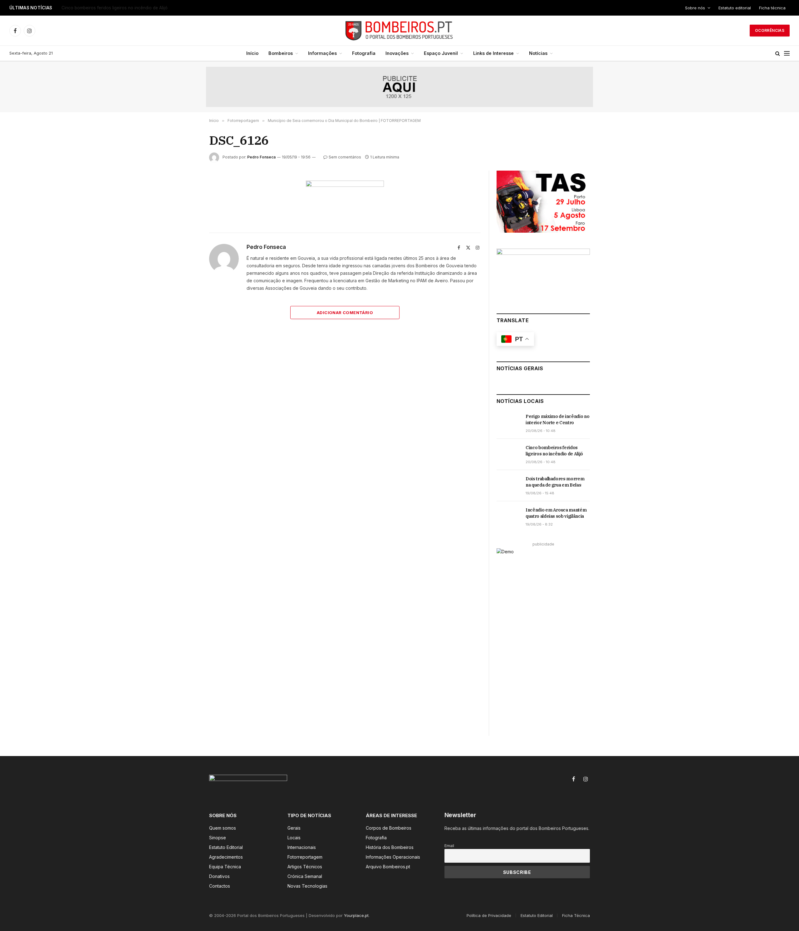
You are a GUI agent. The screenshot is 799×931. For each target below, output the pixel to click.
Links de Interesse (493, 53)
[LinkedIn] (187, 229)
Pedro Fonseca (261, 157)
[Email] (187, 258)
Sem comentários (345, 157)
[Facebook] (187, 200)
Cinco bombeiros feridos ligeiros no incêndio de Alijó (114, 7)
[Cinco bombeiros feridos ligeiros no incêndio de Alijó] (508, 454)
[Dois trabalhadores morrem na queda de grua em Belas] (508, 485)
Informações (322, 53)
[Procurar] (777, 53)
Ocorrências (769, 30)
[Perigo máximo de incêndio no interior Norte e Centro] (508, 423)
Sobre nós (695, 7)
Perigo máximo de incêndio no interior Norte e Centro (557, 419)
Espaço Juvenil (441, 53)
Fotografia (363, 53)
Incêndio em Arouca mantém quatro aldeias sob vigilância (556, 513)
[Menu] (787, 53)
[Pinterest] (187, 244)
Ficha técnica (772, 7)
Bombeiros (280, 53)
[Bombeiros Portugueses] (399, 31)
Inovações (397, 53)
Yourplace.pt (356, 915)
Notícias (538, 53)
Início (252, 53)
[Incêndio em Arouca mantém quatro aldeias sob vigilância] (508, 516)
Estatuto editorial (734, 7)
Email (449, 845)
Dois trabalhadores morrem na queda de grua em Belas (555, 482)
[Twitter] (187, 215)
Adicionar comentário (345, 312)
